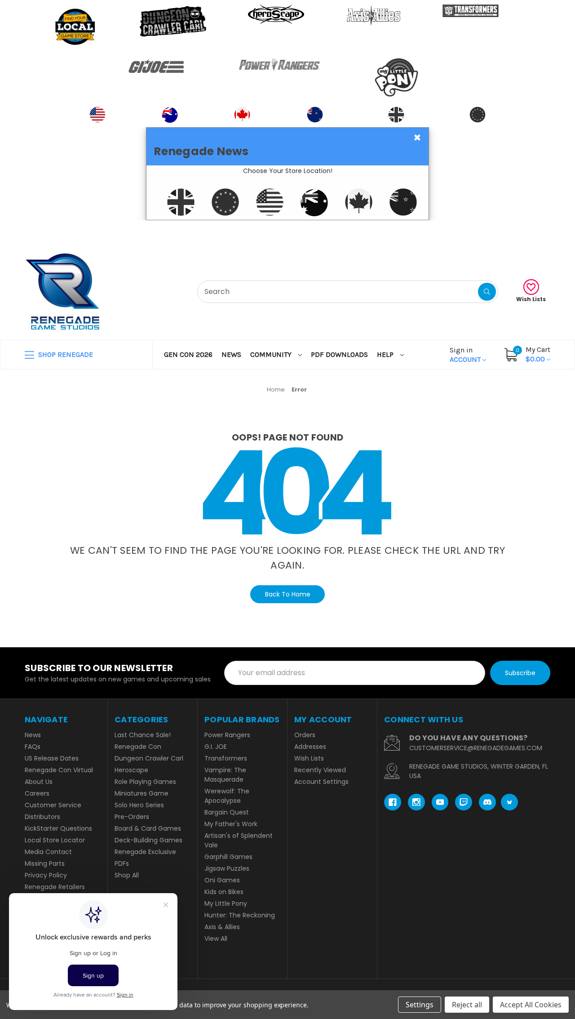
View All (215, 938)
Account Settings (321, 781)
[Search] (487, 292)
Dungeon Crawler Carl (149, 758)
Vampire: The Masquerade (225, 774)
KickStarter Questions (58, 828)
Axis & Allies (222, 926)
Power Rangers (227, 734)
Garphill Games (228, 856)
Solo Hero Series (139, 805)
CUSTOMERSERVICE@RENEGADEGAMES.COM (475, 747)
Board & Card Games (148, 828)
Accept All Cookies (531, 1005)
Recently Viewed (320, 769)
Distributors (42, 816)
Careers (37, 793)
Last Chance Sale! (143, 734)
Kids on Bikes (223, 891)
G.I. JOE (215, 746)
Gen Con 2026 (188, 354)
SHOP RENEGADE (64, 354)
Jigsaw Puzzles (226, 868)
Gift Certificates (512, 231)
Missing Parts (45, 863)
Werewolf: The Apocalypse (226, 796)
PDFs (122, 863)
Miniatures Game (141, 793)
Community (271, 354)
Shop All (127, 875)
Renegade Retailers (55, 886)
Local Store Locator (55, 840)
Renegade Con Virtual (59, 769)
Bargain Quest (226, 812)
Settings (419, 1005)
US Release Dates (52, 758)
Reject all (467, 1005)
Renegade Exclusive (145, 851)
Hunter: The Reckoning (239, 915)
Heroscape (131, 769)
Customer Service (53, 805)
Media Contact (48, 851)
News (231, 354)
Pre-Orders (132, 816)
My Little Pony (225, 903)
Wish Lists (531, 299)
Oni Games (222, 880)
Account (466, 355)
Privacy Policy (46, 875)
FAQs (32, 746)
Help (386, 354)
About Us (39, 781)
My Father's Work (230, 823)
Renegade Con (138, 746)
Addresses (310, 746)
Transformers (225, 758)
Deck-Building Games (148, 840)
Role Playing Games (145, 781)
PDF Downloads (339, 354)
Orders (304, 734)
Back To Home (287, 594)
